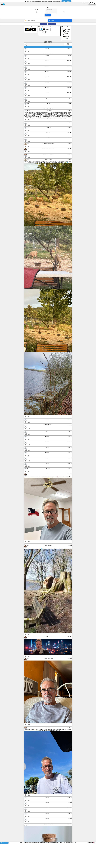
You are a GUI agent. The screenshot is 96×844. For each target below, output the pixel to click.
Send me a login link (52, 24)
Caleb (28, 138)
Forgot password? (43, 24)
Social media (74, 842)
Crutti (28, 143)
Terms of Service (51, 842)
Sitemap (34, 842)
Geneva (28, 127)
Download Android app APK (44, 30)
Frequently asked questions (28, 842)
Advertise (67, 842)
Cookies (60, 842)
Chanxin (52, 154)
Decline (68, 1)
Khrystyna (52, 148)
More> (45, 34)
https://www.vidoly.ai (28, 112)
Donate (44, 33)
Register (86, 2)
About (21, 842)
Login (83, 2)
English (91, 2)
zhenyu (28, 103)
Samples (28, 110)
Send (26, 46)
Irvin (27, 132)
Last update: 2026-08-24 (45, 32)
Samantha (52, 143)
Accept (64, 1)
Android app (56, 842)
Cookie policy (39, 842)
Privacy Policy (44, 842)
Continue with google (31, 20)
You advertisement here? (48, 53)
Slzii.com (91, 842)
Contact (64, 842)
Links (71, 842)
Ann (27, 468)
